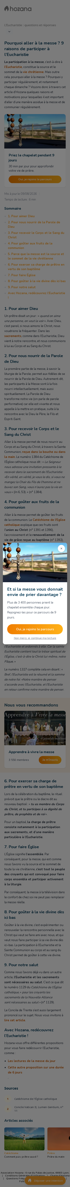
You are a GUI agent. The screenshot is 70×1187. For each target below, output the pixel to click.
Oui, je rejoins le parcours (35, 629)
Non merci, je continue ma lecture (35, 638)
